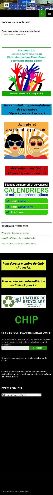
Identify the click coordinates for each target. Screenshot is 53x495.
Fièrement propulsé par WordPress (15, 491)
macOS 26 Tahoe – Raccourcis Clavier (18, 238)
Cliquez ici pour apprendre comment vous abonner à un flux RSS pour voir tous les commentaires (26, 374)
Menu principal (49, 13)
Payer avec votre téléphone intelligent (20, 31)
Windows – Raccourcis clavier (15, 233)
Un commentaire (18, 34)
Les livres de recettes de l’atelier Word (18, 243)
